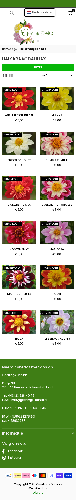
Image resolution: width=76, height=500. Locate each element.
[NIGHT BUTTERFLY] (19, 277)
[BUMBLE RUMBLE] (57, 143)
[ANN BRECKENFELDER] (19, 98)
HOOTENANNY (19, 249)
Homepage (9, 49)
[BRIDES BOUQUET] (19, 143)
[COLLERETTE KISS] (19, 188)
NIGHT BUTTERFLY (19, 294)
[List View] (11, 75)
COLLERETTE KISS (19, 205)
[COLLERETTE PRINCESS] (57, 188)
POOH (57, 294)
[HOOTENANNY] (19, 232)
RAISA (19, 339)
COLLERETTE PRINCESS (56, 205)
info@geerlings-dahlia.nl (29, 400)
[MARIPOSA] (57, 232)
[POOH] (57, 277)
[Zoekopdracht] (11, 13)
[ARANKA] (57, 98)
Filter (38, 67)
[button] (70, 13)
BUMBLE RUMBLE (57, 160)
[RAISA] (19, 322)
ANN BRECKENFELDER (19, 115)
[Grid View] (5, 75)
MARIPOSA (56, 249)
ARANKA (56, 115)
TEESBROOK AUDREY (56, 339)
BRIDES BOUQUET (19, 160)
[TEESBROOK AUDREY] (57, 322)
